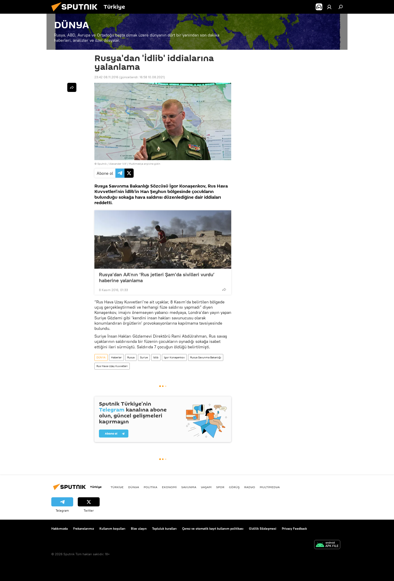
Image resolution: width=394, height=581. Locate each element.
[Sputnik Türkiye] (76, 12)
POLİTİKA (150, 487)
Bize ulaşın (139, 528)
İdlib (155, 357)
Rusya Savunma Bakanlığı (205, 357)
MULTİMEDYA (270, 487)
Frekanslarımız (83, 528)
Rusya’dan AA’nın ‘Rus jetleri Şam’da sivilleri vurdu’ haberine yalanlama (157, 277)
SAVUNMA (188, 487)
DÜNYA (101, 357)
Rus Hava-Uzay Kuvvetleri (112, 366)
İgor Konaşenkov (174, 357)
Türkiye (117, 487)
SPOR (220, 487)
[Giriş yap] (329, 6)
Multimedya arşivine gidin (144, 163)
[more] (224, 289)
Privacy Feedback (294, 528)
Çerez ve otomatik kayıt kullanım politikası (213, 528)
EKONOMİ (169, 487)
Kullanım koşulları (112, 528)
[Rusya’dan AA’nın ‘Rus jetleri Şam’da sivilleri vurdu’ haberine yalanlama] (162, 239)
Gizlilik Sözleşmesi (262, 528)
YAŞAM (206, 487)
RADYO (249, 487)
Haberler (116, 357)
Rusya (131, 357)
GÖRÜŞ (234, 487)
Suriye (144, 357)
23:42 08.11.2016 (106, 77)
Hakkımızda (59, 528)
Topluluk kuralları (164, 528)
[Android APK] (327, 545)
